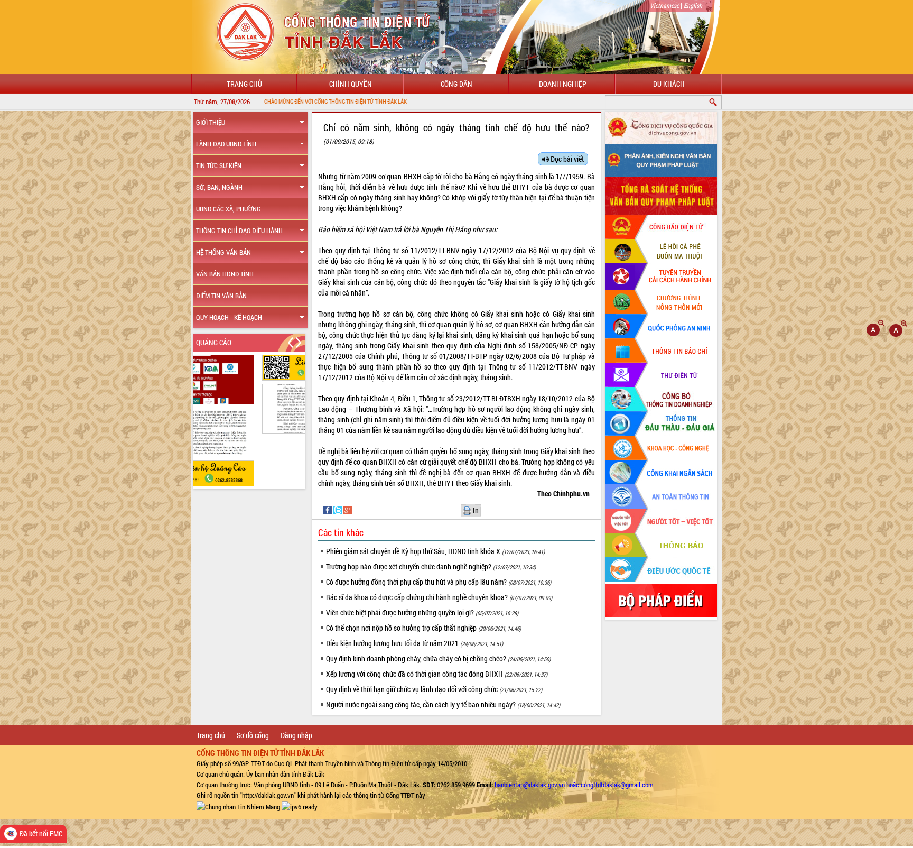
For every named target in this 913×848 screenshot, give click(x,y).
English (693, 5)
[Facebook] (328, 509)
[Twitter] (338, 509)
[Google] (347, 509)
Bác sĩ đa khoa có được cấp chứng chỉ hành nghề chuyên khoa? (439, 597)
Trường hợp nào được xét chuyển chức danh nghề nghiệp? (431, 566)
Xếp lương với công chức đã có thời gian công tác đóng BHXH (436, 674)
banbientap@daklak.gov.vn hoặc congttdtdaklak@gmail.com (574, 784)
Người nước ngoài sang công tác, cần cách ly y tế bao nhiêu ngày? (443, 704)
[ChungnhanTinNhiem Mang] (238, 805)
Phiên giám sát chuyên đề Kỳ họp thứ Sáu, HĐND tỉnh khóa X (435, 551)
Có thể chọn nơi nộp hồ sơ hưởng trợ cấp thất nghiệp (423, 628)
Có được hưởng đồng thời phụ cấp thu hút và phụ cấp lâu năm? (438, 582)
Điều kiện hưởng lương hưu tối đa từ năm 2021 (414, 643)
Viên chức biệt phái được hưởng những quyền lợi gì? (422, 612)
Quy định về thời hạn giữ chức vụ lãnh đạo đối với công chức (434, 689)
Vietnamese (664, 5)
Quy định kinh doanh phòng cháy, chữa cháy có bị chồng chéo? (438, 658)
